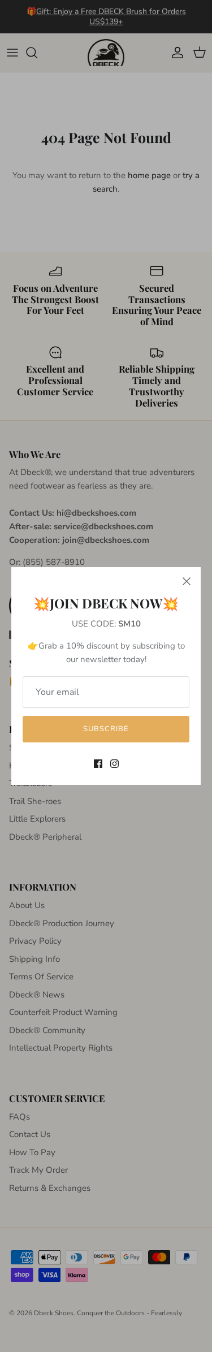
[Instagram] (114, 763)
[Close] (186, 581)
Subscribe (106, 729)
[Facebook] (98, 763)
